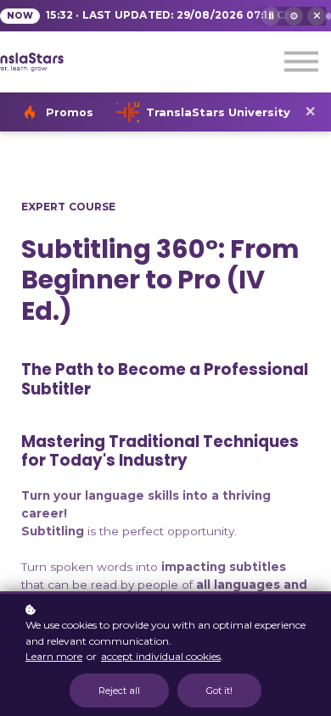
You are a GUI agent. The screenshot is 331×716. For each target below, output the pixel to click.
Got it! (219, 690)
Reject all (119, 690)
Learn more (53, 656)
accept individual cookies (161, 656)
